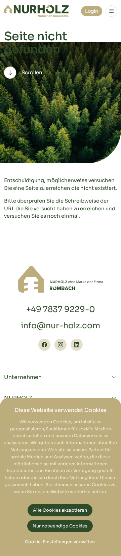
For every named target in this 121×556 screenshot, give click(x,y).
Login (91, 11)
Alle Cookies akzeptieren (60, 510)
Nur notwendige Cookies (60, 526)
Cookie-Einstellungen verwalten (60, 542)
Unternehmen (23, 377)
